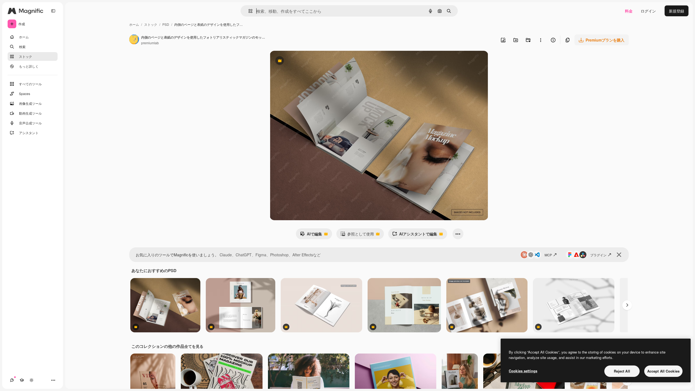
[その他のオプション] (540, 39)
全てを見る (193, 346)
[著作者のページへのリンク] (134, 39)
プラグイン (598, 255)
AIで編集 (311, 235)
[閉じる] (619, 254)
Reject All (622, 371)
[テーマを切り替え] (31, 380)
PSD (165, 24)
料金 (629, 11)
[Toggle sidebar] (53, 11)
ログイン (648, 11)
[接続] (12, 380)
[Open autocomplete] (248, 11)
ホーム (134, 24)
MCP (548, 255)
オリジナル (307, 61)
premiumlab (150, 42)
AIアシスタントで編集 (414, 235)
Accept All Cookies (663, 371)
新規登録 (676, 11)
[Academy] (21, 380)
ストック (150, 24)
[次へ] (627, 305)
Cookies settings (523, 370)
